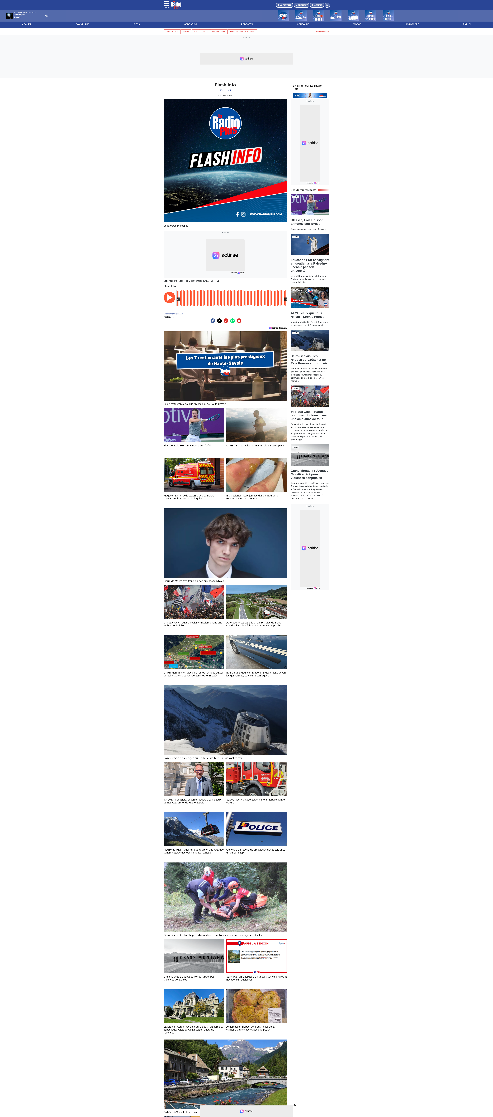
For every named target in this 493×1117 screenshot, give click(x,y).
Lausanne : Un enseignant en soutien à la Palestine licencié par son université (310, 265)
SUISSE (204, 32)
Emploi (467, 24)
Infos (137, 24)
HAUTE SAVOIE (172, 32)
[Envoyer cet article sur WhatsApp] (232, 322)
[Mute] (47, 16)
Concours (303, 24)
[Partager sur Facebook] (212, 322)
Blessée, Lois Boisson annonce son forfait (307, 221)
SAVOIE (186, 32)
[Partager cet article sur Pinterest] (225, 322)
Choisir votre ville (322, 32)
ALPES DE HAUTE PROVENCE (242, 32)
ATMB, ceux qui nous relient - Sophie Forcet (307, 314)
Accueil (26, 24)
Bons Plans (82, 24)
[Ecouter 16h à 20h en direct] (310, 95)
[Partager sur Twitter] (219, 322)
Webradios (190, 24)
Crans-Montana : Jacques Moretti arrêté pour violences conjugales (309, 474)
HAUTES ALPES (218, 32)
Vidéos (357, 24)
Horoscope (412, 24)
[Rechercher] (327, 5)
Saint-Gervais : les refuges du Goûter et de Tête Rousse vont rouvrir (309, 359)
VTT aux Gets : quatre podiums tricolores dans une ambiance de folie (309, 415)
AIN (195, 32)
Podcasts (247, 24)
